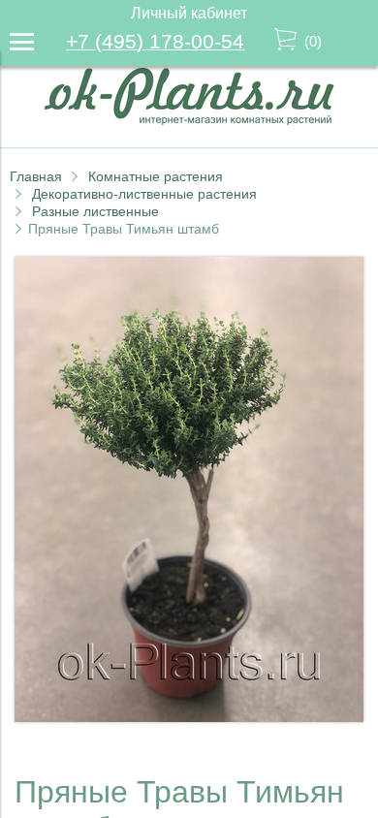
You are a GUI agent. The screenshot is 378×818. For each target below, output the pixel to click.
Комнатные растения (155, 176)
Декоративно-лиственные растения (144, 194)
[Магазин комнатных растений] (189, 119)
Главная (36, 176)
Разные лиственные (95, 211)
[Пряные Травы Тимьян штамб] (189, 716)
